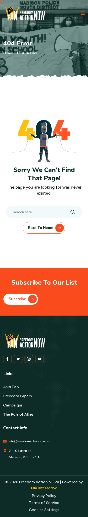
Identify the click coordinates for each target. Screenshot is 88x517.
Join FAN (11, 386)
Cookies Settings (44, 509)
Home (8, 53)
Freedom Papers (17, 396)
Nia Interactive (44, 488)
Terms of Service (44, 502)
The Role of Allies (18, 414)
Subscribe (17, 299)
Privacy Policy (44, 495)
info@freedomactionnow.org (29, 441)
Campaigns (13, 405)
